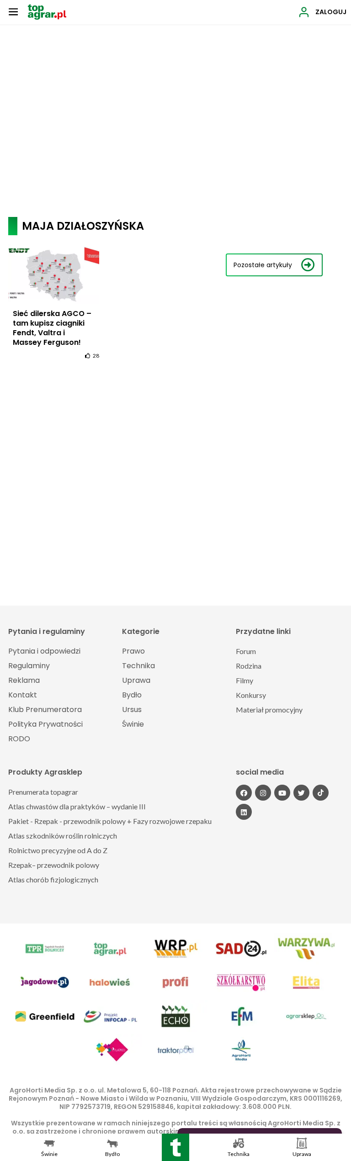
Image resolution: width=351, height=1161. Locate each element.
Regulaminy (29, 665)
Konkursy (251, 695)
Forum (246, 651)
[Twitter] (301, 793)
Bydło (132, 695)
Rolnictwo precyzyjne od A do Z (57, 850)
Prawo (133, 651)
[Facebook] (244, 793)
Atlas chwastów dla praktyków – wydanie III (77, 806)
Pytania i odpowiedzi (44, 651)
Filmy (244, 680)
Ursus (132, 709)
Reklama (24, 680)
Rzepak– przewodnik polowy (53, 864)
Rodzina (248, 665)
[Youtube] (282, 793)
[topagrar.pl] (47, 11)
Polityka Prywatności (45, 724)
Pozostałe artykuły (263, 264)
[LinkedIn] (244, 812)
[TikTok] (321, 793)
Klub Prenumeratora (45, 709)
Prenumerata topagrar (43, 791)
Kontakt (22, 695)
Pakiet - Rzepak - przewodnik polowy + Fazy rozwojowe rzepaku (110, 821)
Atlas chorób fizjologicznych (53, 879)
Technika (138, 665)
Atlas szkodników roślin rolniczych (62, 835)
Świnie (133, 724)
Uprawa (136, 680)
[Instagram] (263, 793)
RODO (19, 739)
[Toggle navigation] (13, 11)
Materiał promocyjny (269, 709)
